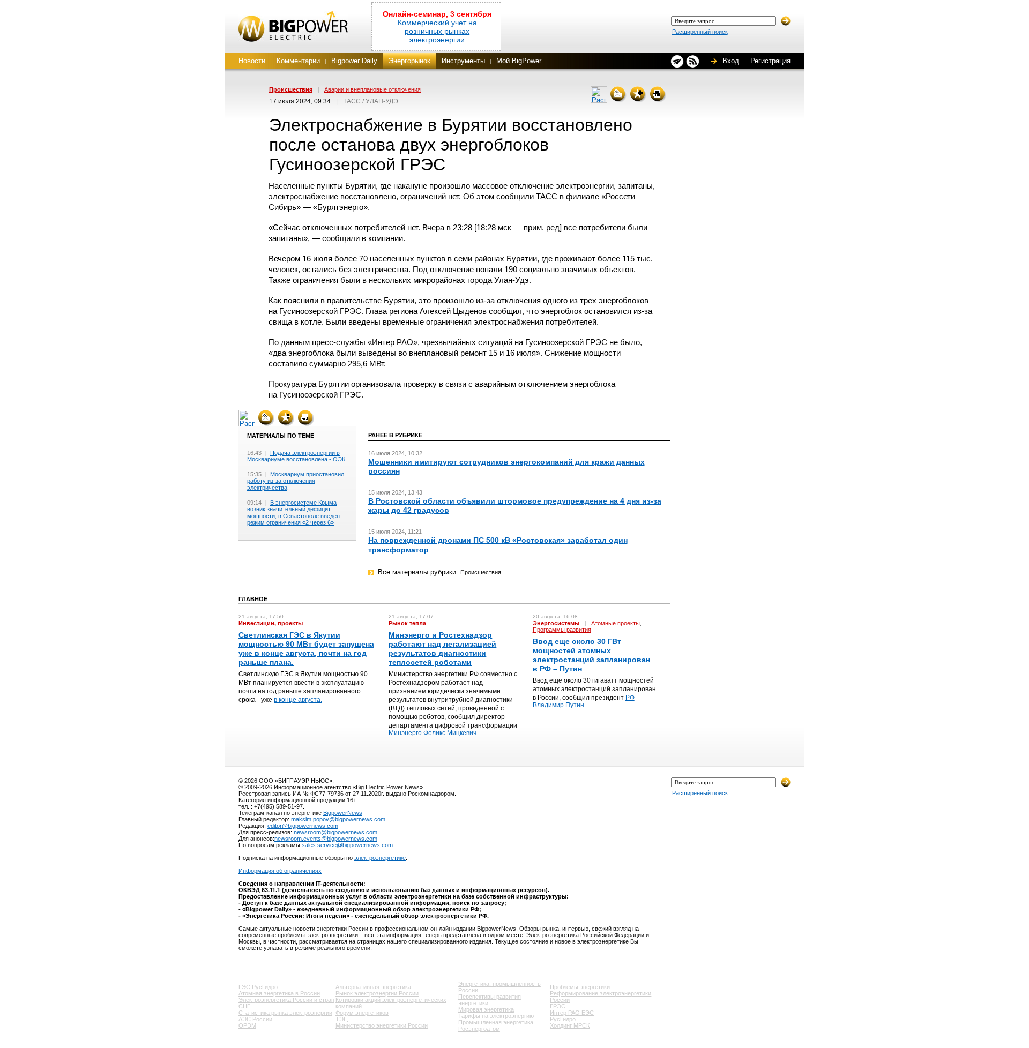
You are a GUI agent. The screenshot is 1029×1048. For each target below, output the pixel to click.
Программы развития (562, 629)
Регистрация (770, 61)
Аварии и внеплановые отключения (372, 89)
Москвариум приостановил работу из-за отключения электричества (295, 481)
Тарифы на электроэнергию (496, 1016)
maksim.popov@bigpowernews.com (338, 819)
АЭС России (255, 1019)
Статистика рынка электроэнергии (285, 1012)
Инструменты (463, 61)
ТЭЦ (341, 1019)
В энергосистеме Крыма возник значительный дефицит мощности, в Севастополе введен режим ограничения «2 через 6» (293, 512)
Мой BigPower (518, 61)
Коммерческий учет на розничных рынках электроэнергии (437, 31)
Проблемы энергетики (580, 987)
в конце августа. (298, 700)
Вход (730, 61)
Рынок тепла (407, 623)
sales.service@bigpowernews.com (347, 845)
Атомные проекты (615, 623)
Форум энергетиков (362, 1012)
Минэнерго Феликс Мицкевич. (433, 733)
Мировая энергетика (486, 1009)
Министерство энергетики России (381, 1025)
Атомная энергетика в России (279, 993)
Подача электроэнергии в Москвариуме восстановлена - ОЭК (296, 456)
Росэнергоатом (479, 1028)
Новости (251, 61)
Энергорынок (409, 61)
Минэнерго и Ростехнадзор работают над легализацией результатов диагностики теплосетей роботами (442, 649)
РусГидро (563, 1019)
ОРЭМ (247, 1025)
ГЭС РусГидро (258, 987)
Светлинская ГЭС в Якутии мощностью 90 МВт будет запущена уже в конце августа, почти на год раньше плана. (306, 649)
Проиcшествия (290, 89)
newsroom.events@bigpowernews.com (325, 838)
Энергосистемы (556, 623)
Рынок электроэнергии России (377, 993)
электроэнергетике (380, 858)
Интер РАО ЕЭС (572, 1012)
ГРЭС (557, 1006)
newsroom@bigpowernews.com (335, 832)
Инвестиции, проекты (270, 623)
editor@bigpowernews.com (302, 825)
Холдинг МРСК (570, 1025)
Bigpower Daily (354, 61)
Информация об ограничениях (280, 870)
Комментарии (298, 61)
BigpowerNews (342, 813)
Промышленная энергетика (495, 1022)
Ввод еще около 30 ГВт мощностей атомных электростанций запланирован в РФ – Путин (591, 655)
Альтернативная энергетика (373, 987)
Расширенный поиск (700, 31)
